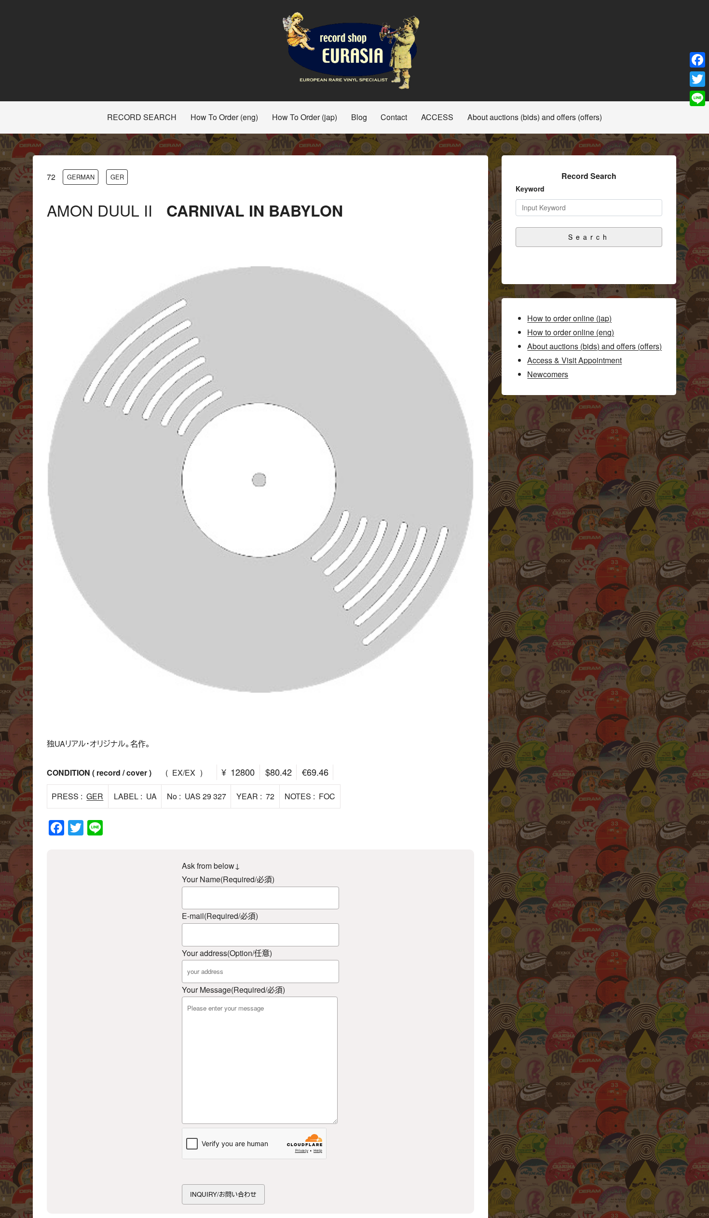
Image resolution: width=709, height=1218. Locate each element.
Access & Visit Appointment (574, 360)
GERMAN (81, 176)
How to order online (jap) (569, 318)
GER (117, 176)
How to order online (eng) (570, 332)
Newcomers (547, 374)
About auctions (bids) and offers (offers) (594, 346)
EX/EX (183, 772)
